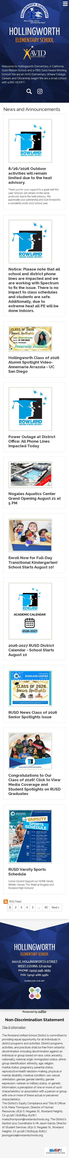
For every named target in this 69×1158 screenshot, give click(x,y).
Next (54, 907)
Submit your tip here (55, 1153)
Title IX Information (14, 1027)
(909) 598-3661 (40, 970)
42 (46, 907)
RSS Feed (15, 901)
